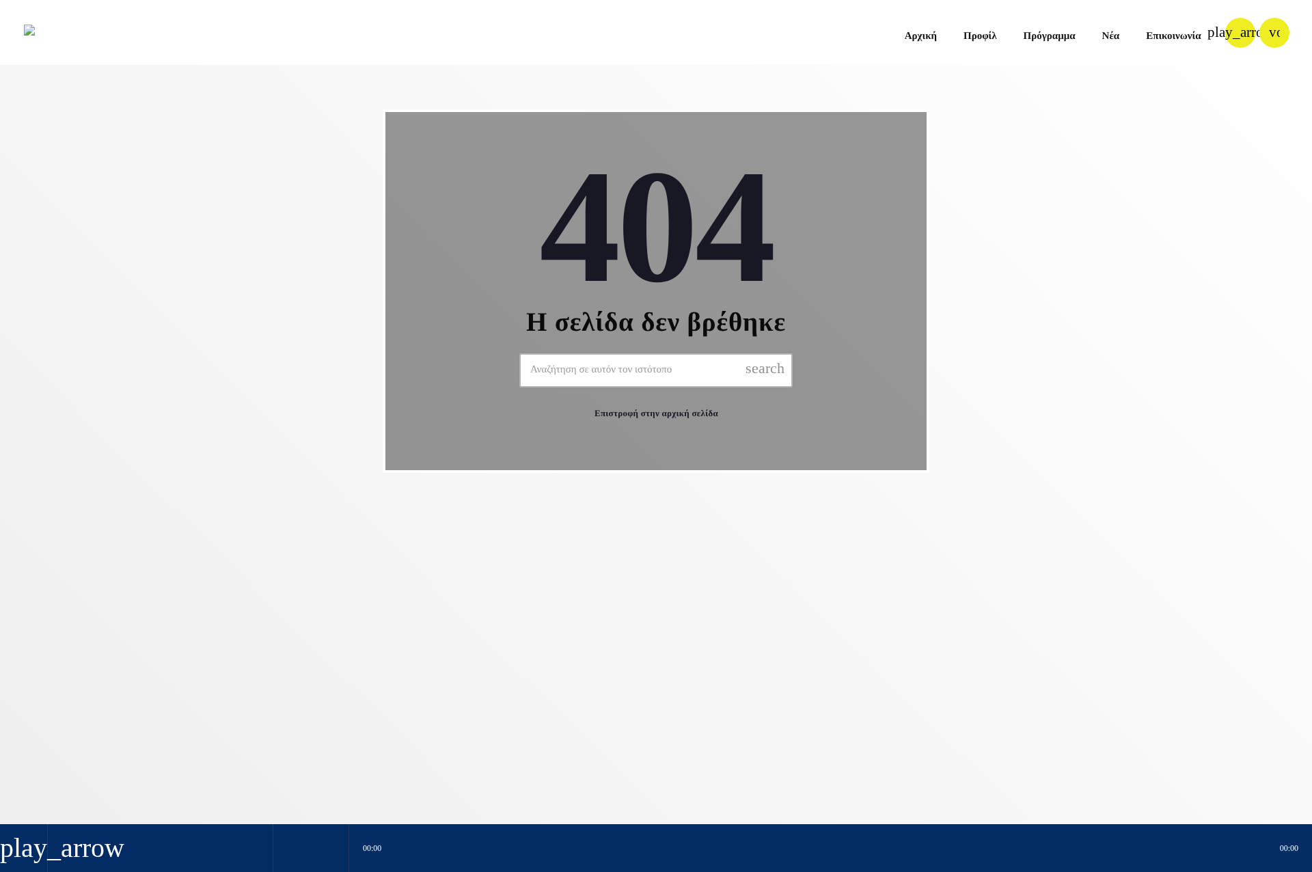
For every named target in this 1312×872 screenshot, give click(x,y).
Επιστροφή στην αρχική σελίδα (656, 413)
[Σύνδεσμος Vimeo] (67, 32)
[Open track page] (334, 848)
